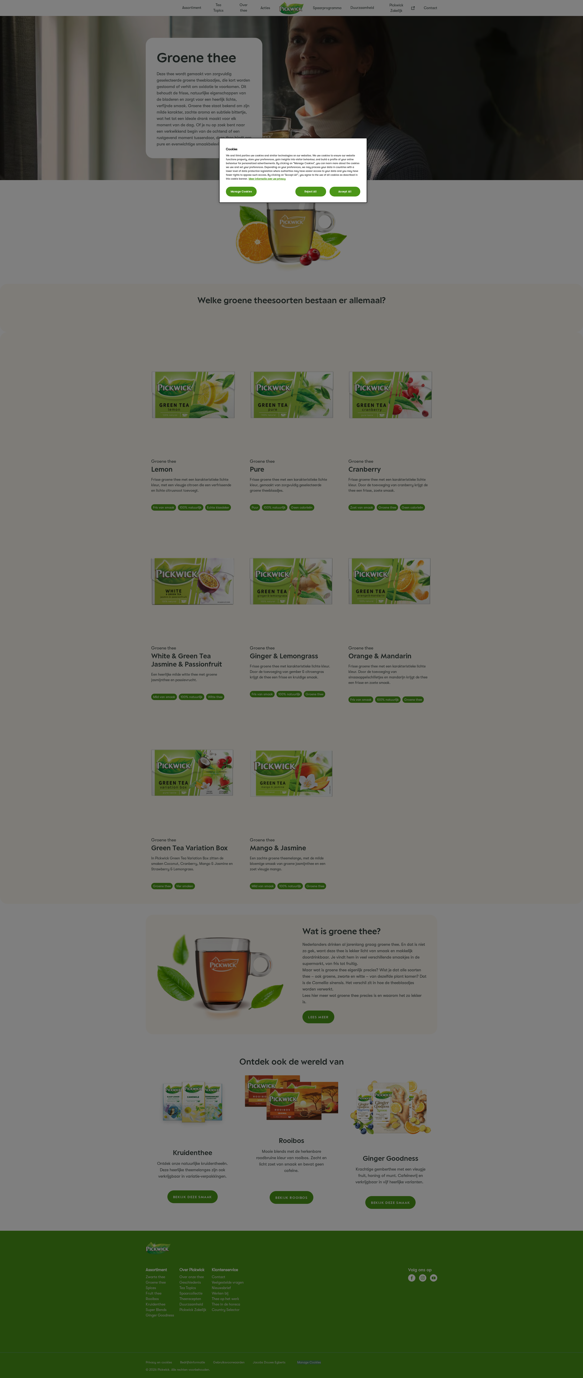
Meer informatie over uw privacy (267, 178)
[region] (293, 170)
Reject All (310, 191)
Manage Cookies (241, 191)
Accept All (345, 191)
